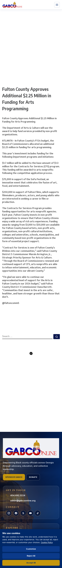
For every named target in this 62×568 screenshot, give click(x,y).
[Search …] (56, 336)
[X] (23, 513)
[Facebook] (16, 513)
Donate (33, 477)
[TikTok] (38, 513)
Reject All (31, 556)
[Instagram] (9, 513)
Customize (31, 549)
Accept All (31, 563)
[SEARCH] (27, 336)
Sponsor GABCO (13, 477)
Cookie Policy (47, 542)
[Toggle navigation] (57, 4)
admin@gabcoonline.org (22, 500)
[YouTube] (30, 513)
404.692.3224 (17, 495)
